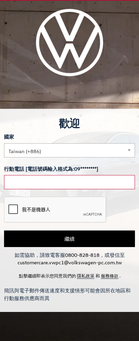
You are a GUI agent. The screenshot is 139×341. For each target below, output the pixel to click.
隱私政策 (85, 275)
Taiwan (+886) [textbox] (24, 151)
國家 (9, 136)
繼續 (69, 239)
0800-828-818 (82, 255)
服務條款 (109, 275)
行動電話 (14, 169)
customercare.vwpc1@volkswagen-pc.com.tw (70, 262)
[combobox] (69, 150)
